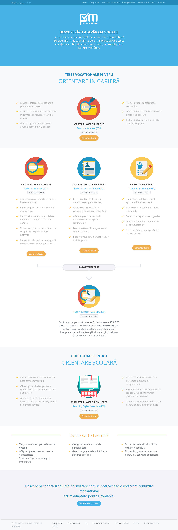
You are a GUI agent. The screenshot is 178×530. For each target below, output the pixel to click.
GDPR (136, 523)
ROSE (153, 2)
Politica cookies (121, 523)
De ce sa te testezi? (111, 2)
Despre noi (95, 2)
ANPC (55, 526)
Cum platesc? (128, 2)
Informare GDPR (151, 523)
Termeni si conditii (101, 523)
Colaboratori (143, 2)
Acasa (84, 2)
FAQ (86, 523)
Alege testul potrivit (89, 503)
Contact (161, 2)
